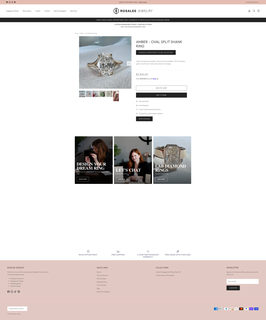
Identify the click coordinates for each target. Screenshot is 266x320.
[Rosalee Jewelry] (133, 11)
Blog (98, 288)
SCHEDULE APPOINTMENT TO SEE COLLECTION (156, 52)
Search (99, 272)
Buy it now (161, 95)
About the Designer (60, 11)
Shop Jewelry (27, 11)
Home (76, 33)
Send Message (144, 119)
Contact (47, 11)
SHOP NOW (161, 179)
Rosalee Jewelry (16, 314)
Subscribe (233, 288)
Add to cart (161, 88)
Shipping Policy (102, 282)
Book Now (73, 11)
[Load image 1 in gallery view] (105, 62)
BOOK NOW (143, 2)
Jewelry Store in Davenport (165, 275)
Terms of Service (102, 275)
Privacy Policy (101, 285)
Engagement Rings (12, 11)
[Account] (249, 11)
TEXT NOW (121, 179)
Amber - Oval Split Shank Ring (88, 33)
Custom (37, 11)
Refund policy (101, 279)
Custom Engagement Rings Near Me (168, 272)
